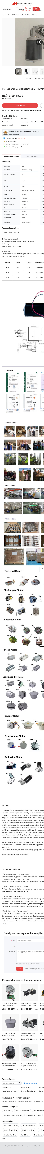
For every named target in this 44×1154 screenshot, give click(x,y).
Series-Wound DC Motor (33, 1115)
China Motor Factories (11, 1125)
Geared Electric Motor (10, 1130)
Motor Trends (37, 1135)
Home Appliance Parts (28, 1091)
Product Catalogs (31, 1083)
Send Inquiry (20, 105)
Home (3, 15)
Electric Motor (26, 15)
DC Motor (34, 15)
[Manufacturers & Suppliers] (22, 4)
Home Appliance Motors (9, 1091)
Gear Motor (5, 1087)
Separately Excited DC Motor (13, 1115)
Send (19, 969)
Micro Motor (7, 1110)
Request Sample (35, 110)
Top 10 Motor (25, 1135)
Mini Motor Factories (28, 1125)
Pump (41, 1091)
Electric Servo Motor (28, 1130)
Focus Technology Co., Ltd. (25, 1146)
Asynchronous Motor (22, 1110)
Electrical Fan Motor (10, 1135)
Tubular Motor (25, 1087)
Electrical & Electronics (14, 15)
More (4, 1139)
